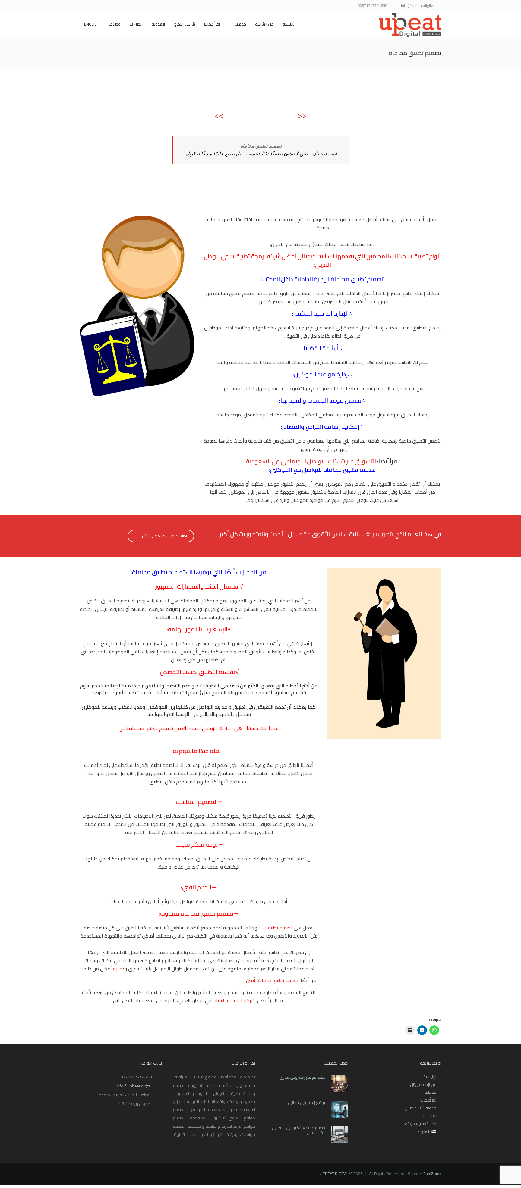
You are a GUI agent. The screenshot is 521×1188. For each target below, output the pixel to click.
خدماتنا (240, 24)
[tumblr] (98, 6)
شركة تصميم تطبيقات (234, 1000)
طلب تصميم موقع (420, 1123)
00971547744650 (135, 1077)
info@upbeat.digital (134, 1086)
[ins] (121, 6)
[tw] (136, 6)
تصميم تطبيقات (277, 927)
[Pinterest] (106, 6)
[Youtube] (113, 6)
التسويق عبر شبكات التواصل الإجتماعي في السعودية (311, 461)
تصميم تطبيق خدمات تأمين (272, 980)
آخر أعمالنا (212, 24)
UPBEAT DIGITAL (334, 1173)
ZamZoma (432, 1173)
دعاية (118, 968)
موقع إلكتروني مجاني (307, 1102)
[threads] (83, 6)
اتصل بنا (136, 24)
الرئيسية (289, 24)
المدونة (158, 24)
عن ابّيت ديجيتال (423, 1084)
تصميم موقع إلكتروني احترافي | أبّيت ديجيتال (298, 1130)
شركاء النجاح (184, 24)
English (91, 24)
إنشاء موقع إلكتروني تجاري (303, 1077)
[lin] (128, 6)
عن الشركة (264, 24)
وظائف (115, 24)
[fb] (143, 6)
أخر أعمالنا (428, 1100)
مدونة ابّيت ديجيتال (420, 1108)
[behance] (91, 6)
